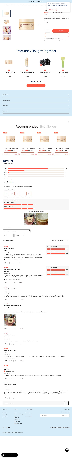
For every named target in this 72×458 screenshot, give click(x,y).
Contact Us (16, 419)
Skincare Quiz (29, 416)
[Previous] (66, 122)
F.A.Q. (15, 412)
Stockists (5, 412)
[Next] (68, 122)
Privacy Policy (17, 421)
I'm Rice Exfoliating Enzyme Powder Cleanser (27, 73)
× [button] (69, 3)
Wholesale (5, 416)
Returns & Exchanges (16, 417)
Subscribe (65, 415)
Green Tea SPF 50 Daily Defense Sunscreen (63, 73)
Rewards (28, 412)
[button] (38, 24)
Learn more (52, 9)
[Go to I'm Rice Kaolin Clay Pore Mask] (11, 139)
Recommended (27, 126)
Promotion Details (18, 423)
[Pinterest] (9, 427)
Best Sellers (48, 126)
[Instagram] (3, 427)
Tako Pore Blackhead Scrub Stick (45, 73)
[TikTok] (6, 427)
